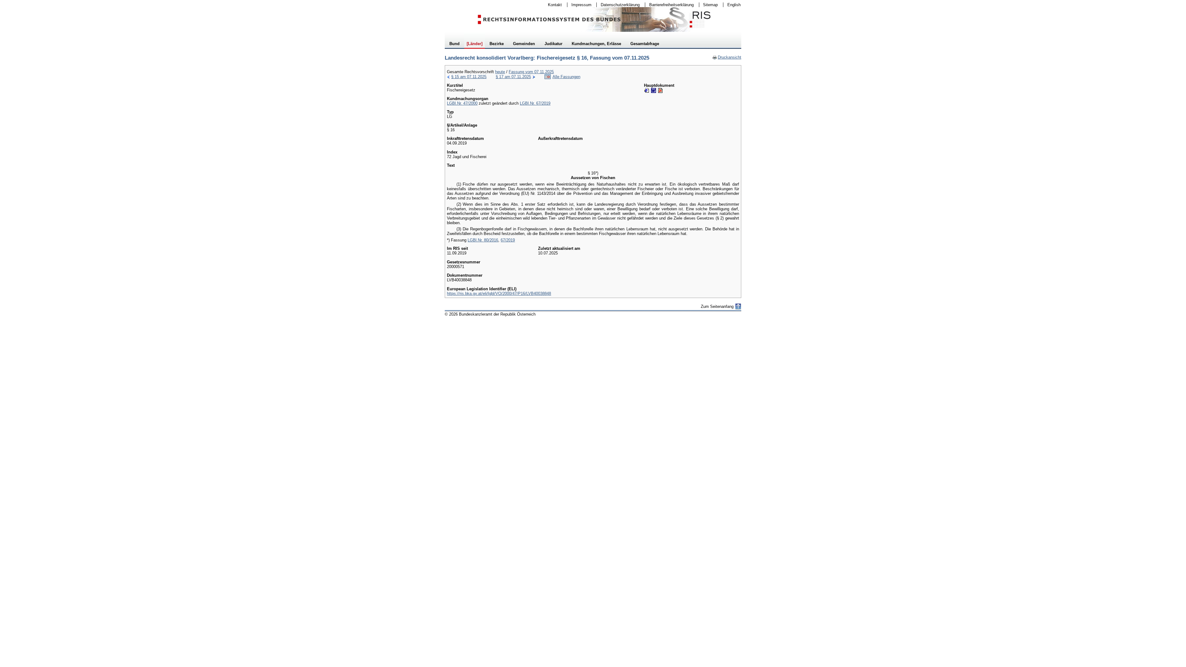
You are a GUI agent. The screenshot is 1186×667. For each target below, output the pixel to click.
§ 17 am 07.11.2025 (513, 76)
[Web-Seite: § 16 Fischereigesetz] (647, 90)
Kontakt (553, 4)
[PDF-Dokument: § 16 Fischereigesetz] (660, 90)
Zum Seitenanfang (717, 306)
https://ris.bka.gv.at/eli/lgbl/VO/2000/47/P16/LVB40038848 (499, 293)
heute (500, 71)
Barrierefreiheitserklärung (669, 4)
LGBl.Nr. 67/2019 (535, 103)
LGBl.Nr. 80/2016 (483, 240)
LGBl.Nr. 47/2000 (462, 103)
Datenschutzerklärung (618, 4)
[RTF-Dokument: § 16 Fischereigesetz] (653, 90)
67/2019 (508, 240)
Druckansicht (726, 57)
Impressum (579, 4)
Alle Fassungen (566, 76)
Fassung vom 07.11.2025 (531, 71)
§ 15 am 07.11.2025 (468, 76)
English (734, 4)
